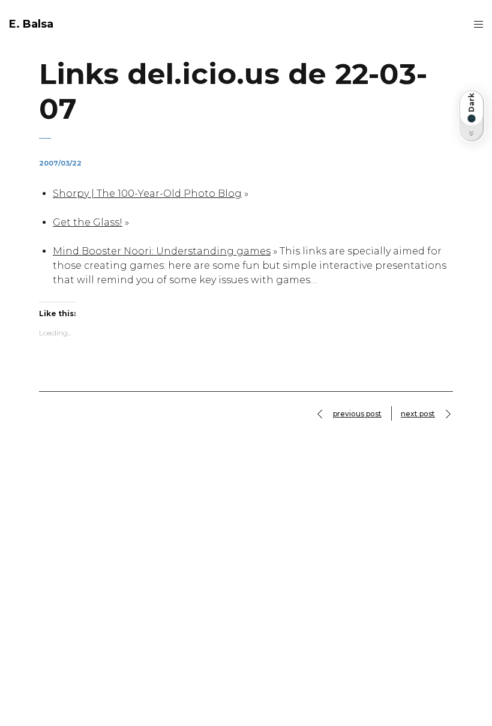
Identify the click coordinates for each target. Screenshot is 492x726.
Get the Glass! (87, 222)
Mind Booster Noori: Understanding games (162, 251)
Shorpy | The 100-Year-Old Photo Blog (147, 193)
